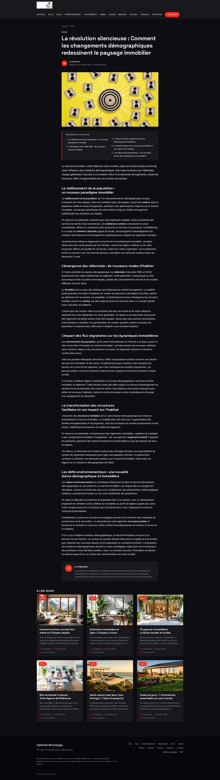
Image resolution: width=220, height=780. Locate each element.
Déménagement (73, 14)
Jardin (112, 14)
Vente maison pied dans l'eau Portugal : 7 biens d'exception (107, 696)
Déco (59, 14)
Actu (51, 14)
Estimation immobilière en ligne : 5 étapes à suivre (104, 631)
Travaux (144, 14)
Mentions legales (170, 752)
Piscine (133, 14)
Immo (103, 14)
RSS (181, 752)
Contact (172, 15)
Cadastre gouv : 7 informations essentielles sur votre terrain (157, 696)
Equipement (90, 14)
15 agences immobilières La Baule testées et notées (155, 631)
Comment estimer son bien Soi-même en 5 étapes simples (57, 631)
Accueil (41, 14)
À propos (157, 14)
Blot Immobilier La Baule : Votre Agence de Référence (55, 696)
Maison (123, 14)
